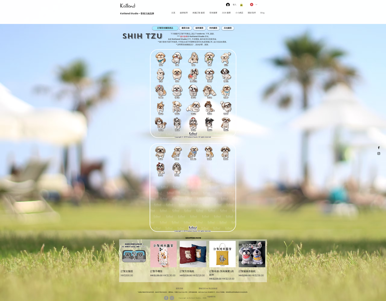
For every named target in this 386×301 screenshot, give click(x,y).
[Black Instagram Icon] (379, 153)
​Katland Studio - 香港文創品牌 (137, 13)
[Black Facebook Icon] (379, 147)
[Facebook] (166, 298)
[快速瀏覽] (134, 254)
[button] (241, 4)
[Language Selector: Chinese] (253, 4)
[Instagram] (172, 298)
